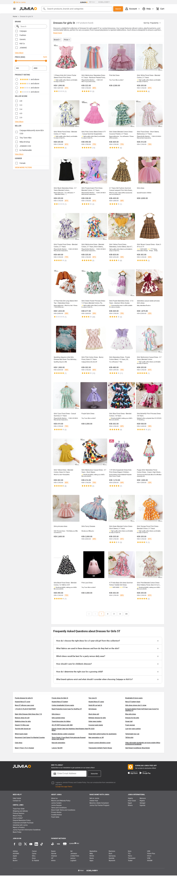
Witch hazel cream (21, 734)
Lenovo (72, 858)
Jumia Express (56, 805)
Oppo (91, 860)
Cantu (34, 853)
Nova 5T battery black (132, 702)
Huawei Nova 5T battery (60, 702)
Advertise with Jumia (20, 825)
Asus (14, 858)
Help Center (17, 798)
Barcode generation (58, 743)
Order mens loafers (94, 721)
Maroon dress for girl (22, 718)
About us (54, 798)
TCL (129, 853)
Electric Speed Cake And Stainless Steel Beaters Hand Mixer (70, 729)
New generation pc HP (96, 737)
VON (148, 858)
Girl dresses (92, 709)
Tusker (130, 860)
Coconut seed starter (95, 725)
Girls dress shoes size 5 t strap (135, 705)
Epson (53, 851)
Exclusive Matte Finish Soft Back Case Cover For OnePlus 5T (142, 709)
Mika (91, 853)
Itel (71, 851)
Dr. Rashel (35, 860)
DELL (34, 856)
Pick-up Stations (18, 813)
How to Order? (18, 818)
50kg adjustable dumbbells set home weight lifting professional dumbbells (142, 743)
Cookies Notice (56, 815)
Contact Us (17, 801)
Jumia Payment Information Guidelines (26, 830)
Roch (110, 853)
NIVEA (92, 856)
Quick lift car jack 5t (95, 705)
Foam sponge (130, 725)
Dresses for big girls (132, 718)
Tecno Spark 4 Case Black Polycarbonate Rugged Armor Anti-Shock (69, 738)
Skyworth (112, 860)
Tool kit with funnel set (23, 729)
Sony (129, 851)
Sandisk (111, 858)
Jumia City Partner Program (99, 805)
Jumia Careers (56, 803)
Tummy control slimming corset (99, 743)
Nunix (92, 858)
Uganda (142, 805)
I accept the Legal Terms (63, 787)
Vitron (149, 856)
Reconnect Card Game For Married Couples (30, 737)
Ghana (130, 805)
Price (66, 40)
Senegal (142, 803)
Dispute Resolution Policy (22, 820)
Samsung (112, 856)
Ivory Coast (132, 801)
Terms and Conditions (59, 808)
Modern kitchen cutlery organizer (63, 734)
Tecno (130, 856)
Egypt (130, 803)
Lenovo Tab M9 (57, 748)
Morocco (143, 798)
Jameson (73, 853)
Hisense (54, 856)
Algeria (130, 798)
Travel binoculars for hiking (61, 721)
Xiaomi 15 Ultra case (22, 725)
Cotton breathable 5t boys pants (63, 705)
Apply (45, 57)
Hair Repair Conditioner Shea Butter (137, 748)
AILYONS (16, 853)
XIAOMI (149, 860)
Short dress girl (93, 714)
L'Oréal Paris (74, 856)
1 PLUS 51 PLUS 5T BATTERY (25, 709)
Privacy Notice (56, 812)
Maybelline (93, 851)
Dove (34, 858)
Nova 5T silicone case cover (24, 705)
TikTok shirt (129, 737)
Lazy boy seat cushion (133, 729)
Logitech (73, 860)
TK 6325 (91, 729)
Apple (15, 856)
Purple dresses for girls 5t (24, 698)
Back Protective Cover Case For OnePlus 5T (67, 709)
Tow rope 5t (92, 698)
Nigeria (142, 801)
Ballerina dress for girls (23, 721)
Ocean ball (128, 721)
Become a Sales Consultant (99, 803)
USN (148, 851)
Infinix (53, 860)
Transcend (131, 858)
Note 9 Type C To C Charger (24, 748)
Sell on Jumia (21, 2)
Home (15, 16)
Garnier (53, 853)
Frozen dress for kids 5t (60, 698)
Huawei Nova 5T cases (96, 702)
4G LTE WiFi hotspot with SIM (62, 725)
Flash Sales (55, 817)
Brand (56, 40)
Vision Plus (151, 853)
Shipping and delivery (20, 811)
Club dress (18, 743)
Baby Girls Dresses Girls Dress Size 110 (28, 714)
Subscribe (94, 774)
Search (118, 9)
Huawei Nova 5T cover (22, 702)
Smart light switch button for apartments (102, 734)
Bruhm (15, 860)
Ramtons (112, 851)
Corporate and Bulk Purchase (23, 823)
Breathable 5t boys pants (134, 698)
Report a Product (19, 827)
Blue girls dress (130, 714)
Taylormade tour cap (132, 734)
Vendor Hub (94, 801)
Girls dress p (56, 714)
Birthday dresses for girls (97, 718)
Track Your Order (18, 809)
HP (52, 858)
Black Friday (17, 832)
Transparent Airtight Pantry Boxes (100, 748)
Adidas (15, 851)
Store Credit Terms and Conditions (63, 810)
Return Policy (17, 816)
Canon (34, 851)
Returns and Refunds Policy (60, 801)
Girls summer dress (58, 718)
